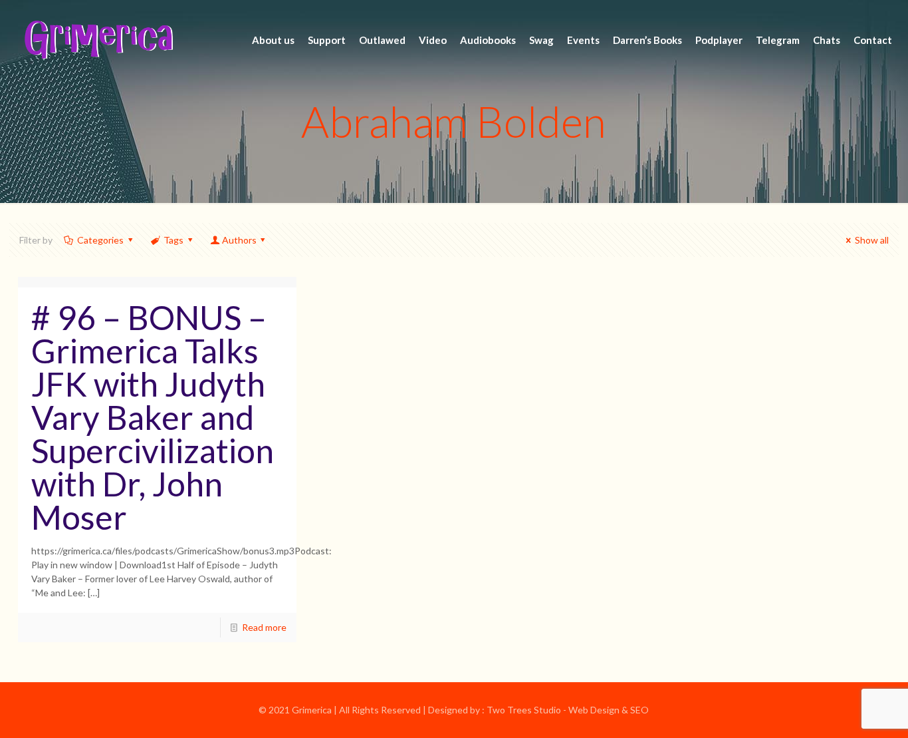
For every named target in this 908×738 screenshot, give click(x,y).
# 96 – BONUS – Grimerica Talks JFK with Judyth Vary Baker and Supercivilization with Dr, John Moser (152, 417)
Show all (872, 240)
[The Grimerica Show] (98, 40)
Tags (173, 240)
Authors (239, 240)
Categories (100, 240)
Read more (264, 627)
